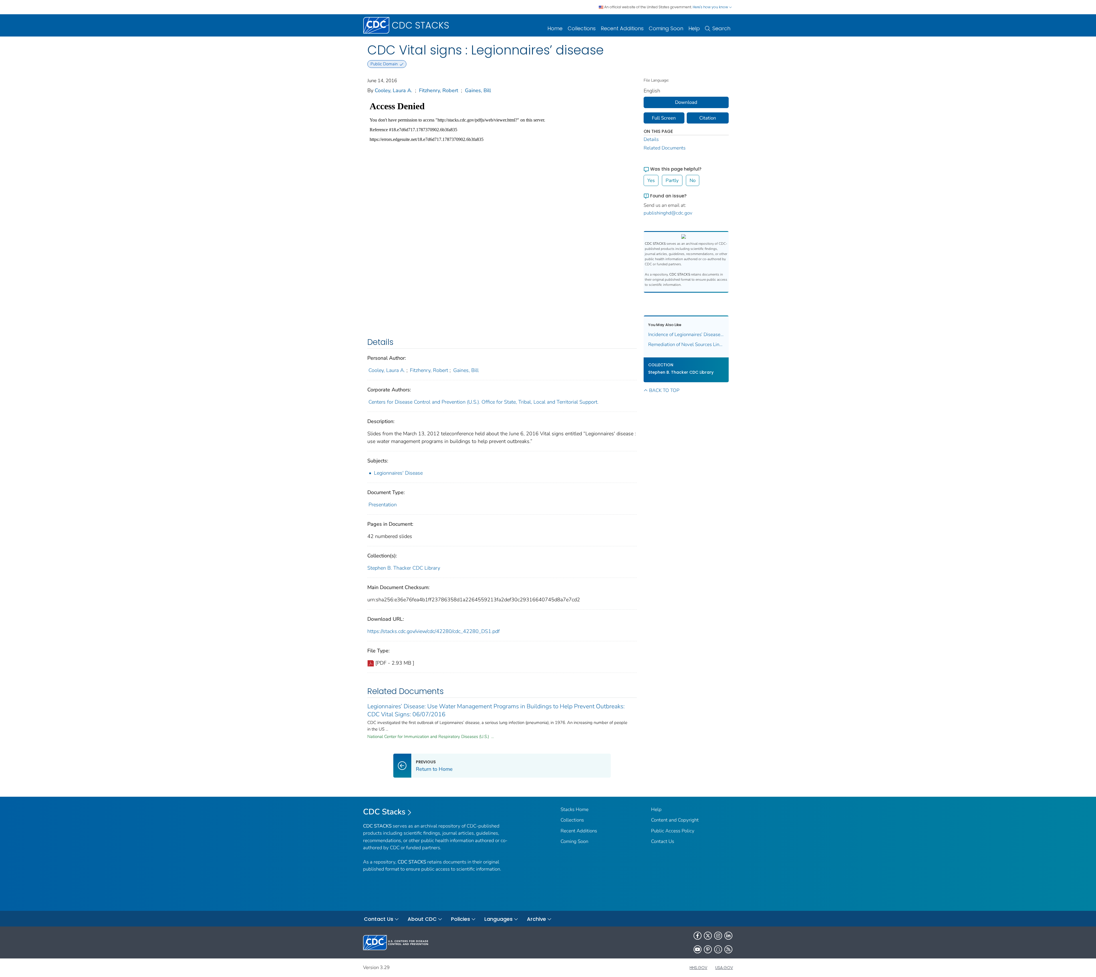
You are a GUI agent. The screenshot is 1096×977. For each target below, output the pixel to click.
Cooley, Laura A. (393, 90)
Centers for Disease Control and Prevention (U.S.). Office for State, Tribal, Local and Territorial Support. (483, 402)
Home (555, 28)
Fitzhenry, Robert (438, 90)
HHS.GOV (698, 967)
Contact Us (662, 841)
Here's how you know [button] (711, 7)
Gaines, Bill (478, 90)
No (693, 180)
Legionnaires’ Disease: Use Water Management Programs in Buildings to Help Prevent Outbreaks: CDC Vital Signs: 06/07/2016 (496, 710)
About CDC (422, 919)
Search (721, 28)
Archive (536, 919)
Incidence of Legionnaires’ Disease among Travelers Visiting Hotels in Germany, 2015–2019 (686, 334)
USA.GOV (724, 967)
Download (686, 102)
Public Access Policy (672, 831)
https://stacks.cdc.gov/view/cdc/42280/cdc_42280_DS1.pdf (433, 631)
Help (694, 28)
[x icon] (707, 935)
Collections (582, 28)
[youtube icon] (697, 949)
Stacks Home (575, 809)
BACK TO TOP (664, 390)
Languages (498, 919)
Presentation (382, 504)
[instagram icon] (718, 935)
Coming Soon (666, 28)
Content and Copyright (675, 820)
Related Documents (665, 148)
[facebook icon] (697, 935)
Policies (460, 919)
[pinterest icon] (707, 949)
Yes (651, 180)
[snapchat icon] (718, 949)
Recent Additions (622, 28)
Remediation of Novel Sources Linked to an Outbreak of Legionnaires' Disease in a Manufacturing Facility (686, 344)
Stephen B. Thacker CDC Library (403, 568)
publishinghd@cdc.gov (668, 213)
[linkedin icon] (728, 935)
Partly (672, 180)
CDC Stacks (384, 811)
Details (651, 139)
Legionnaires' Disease (398, 473)
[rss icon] (728, 949)
